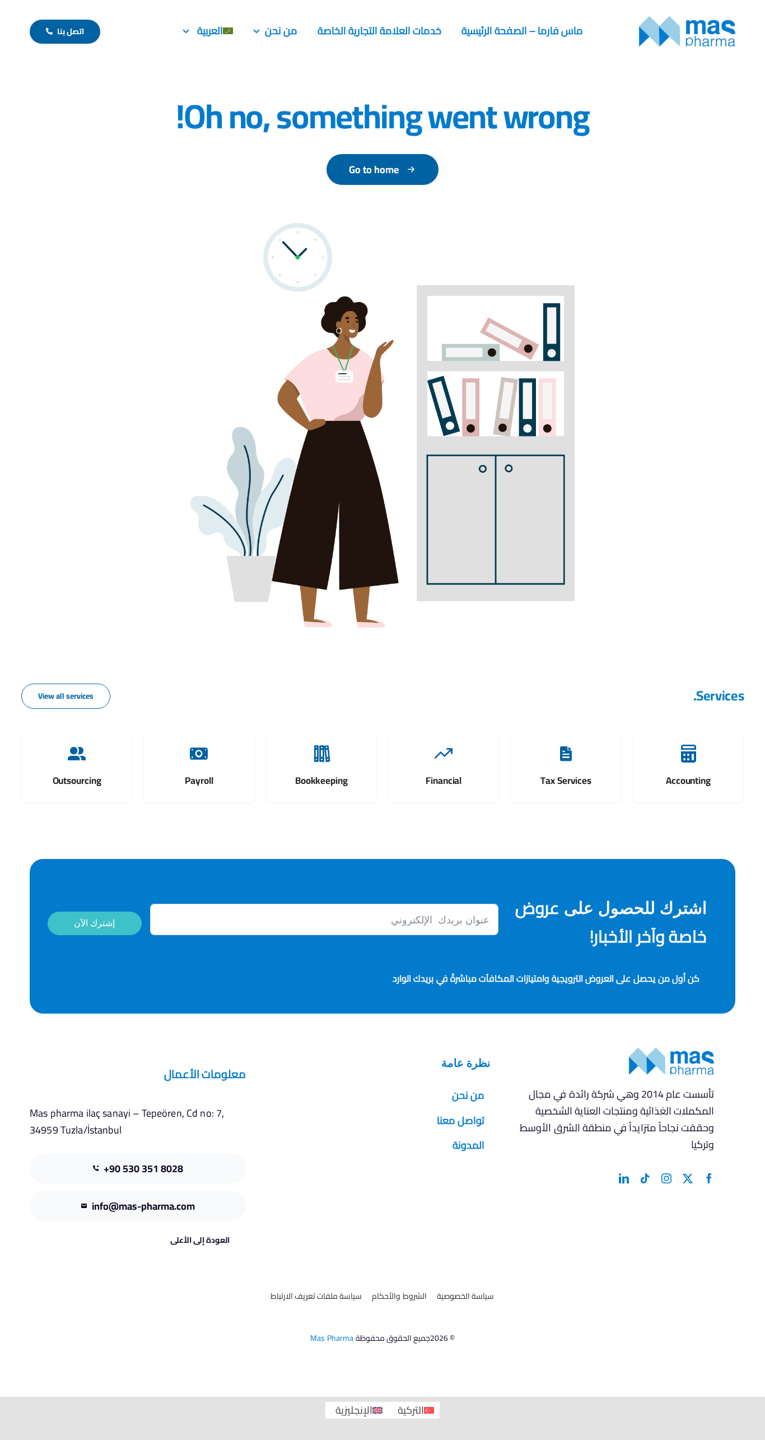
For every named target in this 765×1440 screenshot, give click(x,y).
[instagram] (666, 1178)
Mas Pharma (331, 1338)
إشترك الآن (94, 923)
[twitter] (688, 1178)
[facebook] (709, 1178)
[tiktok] (645, 1178)
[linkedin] (624, 1178)
